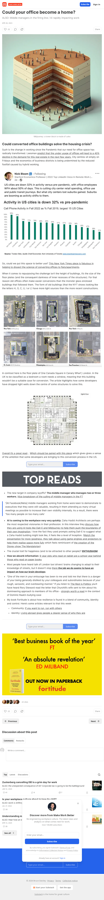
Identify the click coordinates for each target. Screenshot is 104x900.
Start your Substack (45, 887)
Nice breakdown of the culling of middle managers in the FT (50, 496)
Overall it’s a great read (14, 453)
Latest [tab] (12, 774)
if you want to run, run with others (43, 608)
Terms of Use (65, 847)
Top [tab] (5, 774)
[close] (78, 803)
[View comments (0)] (15, 29)
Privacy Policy (72, 850)
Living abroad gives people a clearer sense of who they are (53, 613)
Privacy (50, 880)
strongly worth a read (72, 591)
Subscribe (85, 4)
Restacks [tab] (20, 740)
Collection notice (70, 880)
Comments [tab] (8, 740)
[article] (52, 787)
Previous (12, 721)
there (55, 568)
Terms (58, 880)
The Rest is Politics (80, 584)
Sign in (96, 4)
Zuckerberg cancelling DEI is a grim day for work (29, 782)
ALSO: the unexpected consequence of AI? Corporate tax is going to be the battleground (43, 785)
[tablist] (14, 740)
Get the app (65, 887)
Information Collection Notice (51, 850)
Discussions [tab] (23, 774)
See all (7, 833)
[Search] (99, 774)
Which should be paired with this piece (51, 453)
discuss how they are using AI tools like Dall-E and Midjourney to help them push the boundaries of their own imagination (54, 528)
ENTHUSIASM (90, 551)
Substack (39, 894)
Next (93, 721)
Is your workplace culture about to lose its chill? (29, 799)
